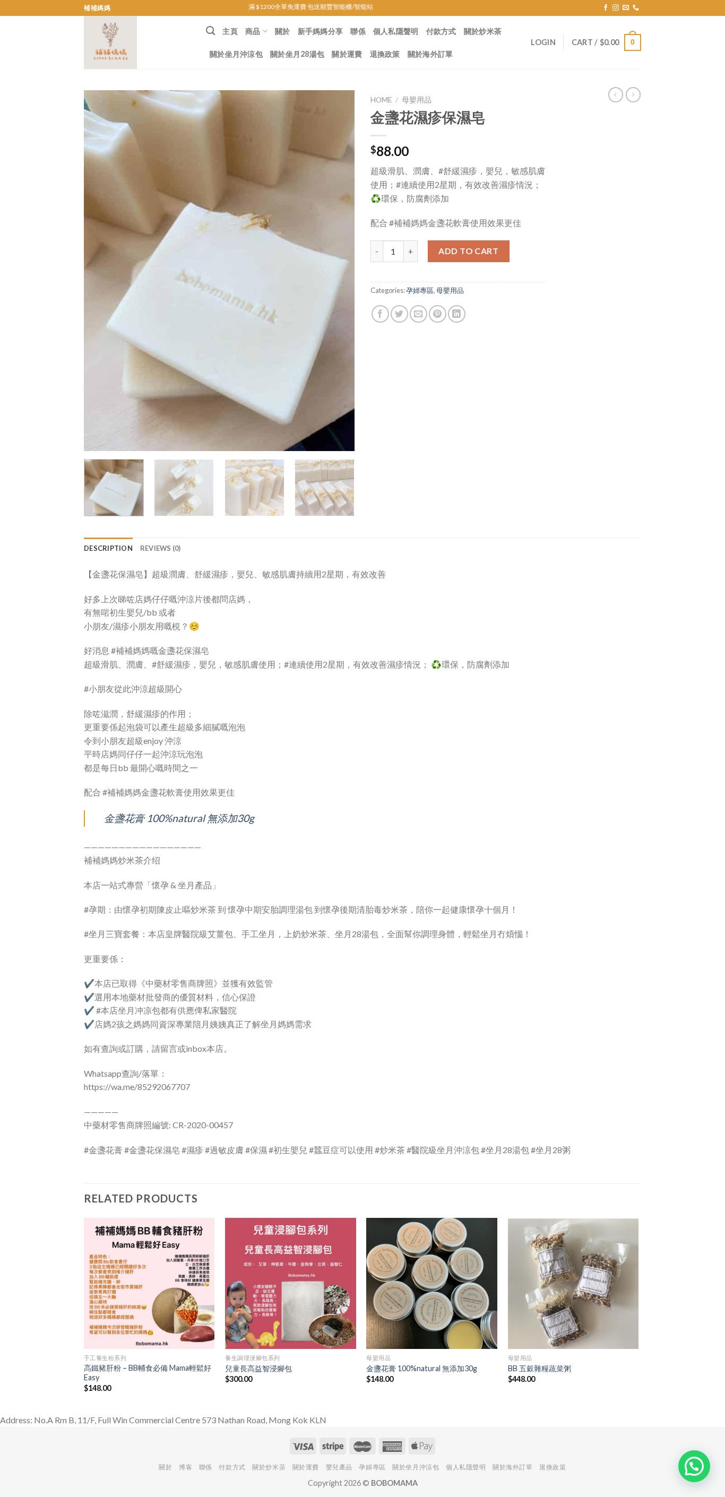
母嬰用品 (416, 100)
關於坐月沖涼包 (236, 53)
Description (108, 548)
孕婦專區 (420, 290)
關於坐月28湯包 (297, 53)
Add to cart (468, 251)
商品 (253, 31)
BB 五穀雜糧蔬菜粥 (539, 1368)
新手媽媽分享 (320, 31)
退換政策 (385, 53)
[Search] (210, 31)
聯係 (358, 31)
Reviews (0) (160, 548)
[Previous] (102, 271)
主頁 (230, 31)
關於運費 (347, 53)
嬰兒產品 (339, 1467)
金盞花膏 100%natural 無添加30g (179, 818)
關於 (282, 31)
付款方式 (441, 31)
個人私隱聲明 (396, 31)
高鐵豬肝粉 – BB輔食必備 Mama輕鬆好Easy (147, 1372)
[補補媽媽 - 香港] (137, 42)
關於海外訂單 (430, 53)
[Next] (336, 271)
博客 (185, 1467)
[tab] (108, 548)
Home (381, 100)
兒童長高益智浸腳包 (258, 1368)
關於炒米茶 (483, 31)
